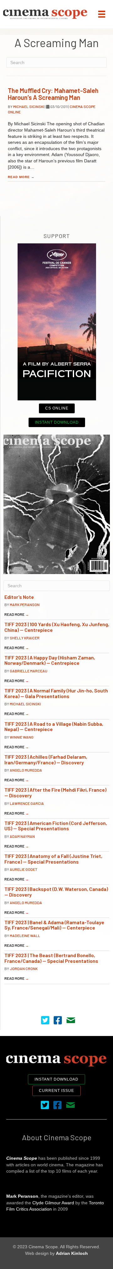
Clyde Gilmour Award (53, 1202)
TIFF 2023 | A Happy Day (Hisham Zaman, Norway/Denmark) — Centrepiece (49, 660)
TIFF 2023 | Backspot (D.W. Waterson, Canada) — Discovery (56, 892)
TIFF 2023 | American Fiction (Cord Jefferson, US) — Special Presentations (55, 826)
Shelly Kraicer (25, 638)
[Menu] (102, 14)
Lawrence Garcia (27, 803)
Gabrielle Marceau (28, 671)
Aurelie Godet (23, 869)
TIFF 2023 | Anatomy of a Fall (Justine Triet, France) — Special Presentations (53, 859)
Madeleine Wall (25, 935)
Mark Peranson (25, 604)
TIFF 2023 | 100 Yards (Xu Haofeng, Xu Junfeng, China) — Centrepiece (56, 627)
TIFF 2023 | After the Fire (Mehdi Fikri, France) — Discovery (55, 792)
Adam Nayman (22, 836)
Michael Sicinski (29, 106)
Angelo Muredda (26, 770)
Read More (21, 177)
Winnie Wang (22, 737)
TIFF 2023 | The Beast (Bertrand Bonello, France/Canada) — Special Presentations (51, 958)
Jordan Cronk (24, 968)
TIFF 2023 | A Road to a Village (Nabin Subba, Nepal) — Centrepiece (53, 726)
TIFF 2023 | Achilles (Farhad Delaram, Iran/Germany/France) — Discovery (45, 759)
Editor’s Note (19, 597)
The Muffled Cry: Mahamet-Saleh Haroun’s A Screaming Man (53, 94)
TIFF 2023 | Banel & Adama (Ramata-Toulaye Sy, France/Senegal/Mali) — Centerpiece (54, 925)
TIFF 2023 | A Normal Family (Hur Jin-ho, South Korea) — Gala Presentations (56, 693)
